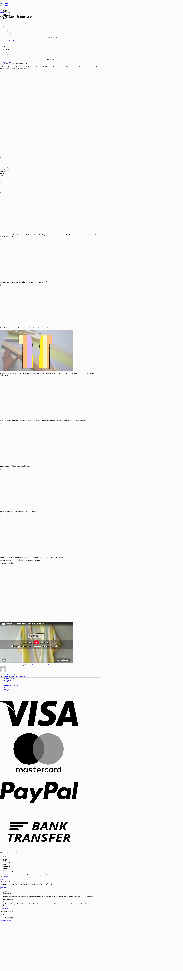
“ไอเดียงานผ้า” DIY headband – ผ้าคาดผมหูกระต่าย (13, 674)
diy (40, 665)
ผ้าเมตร (50, 665)
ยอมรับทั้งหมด (3, 887)
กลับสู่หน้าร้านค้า (7, 62)
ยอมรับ (2, 879)
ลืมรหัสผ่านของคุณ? (6, 920)
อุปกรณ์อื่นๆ (6, 868)
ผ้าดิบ (4, 14)
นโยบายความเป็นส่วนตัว (63, 874)
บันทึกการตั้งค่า (4, 908)
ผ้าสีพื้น (4, 11)
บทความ (5, 870)
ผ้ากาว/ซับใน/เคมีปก (8, 13)
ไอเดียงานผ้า (2, 12)
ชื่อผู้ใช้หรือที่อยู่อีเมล (6, 911)
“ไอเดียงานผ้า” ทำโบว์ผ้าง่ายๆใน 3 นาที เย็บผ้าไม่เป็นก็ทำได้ (14, 676)
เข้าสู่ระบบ (10, 917)
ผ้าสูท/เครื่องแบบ (7, 866)
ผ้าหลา (27, 665)
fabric (30, 665)
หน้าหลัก (5, 10)
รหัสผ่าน (3, 914)
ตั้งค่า (6, 876)
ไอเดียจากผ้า (44, 665)
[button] (4, 46)
